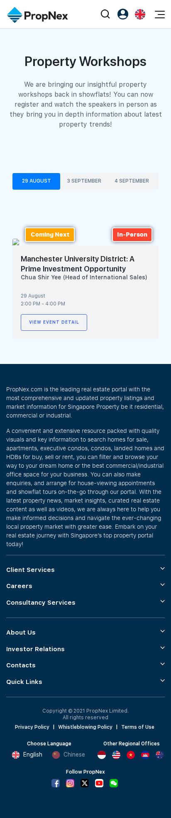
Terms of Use (137, 727)
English (32, 754)
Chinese (74, 754)
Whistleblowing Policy (85, 727)
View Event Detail (54, 322)
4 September (132, 181)
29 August (36, 181)
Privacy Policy (32, 727)
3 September (84, 181)
